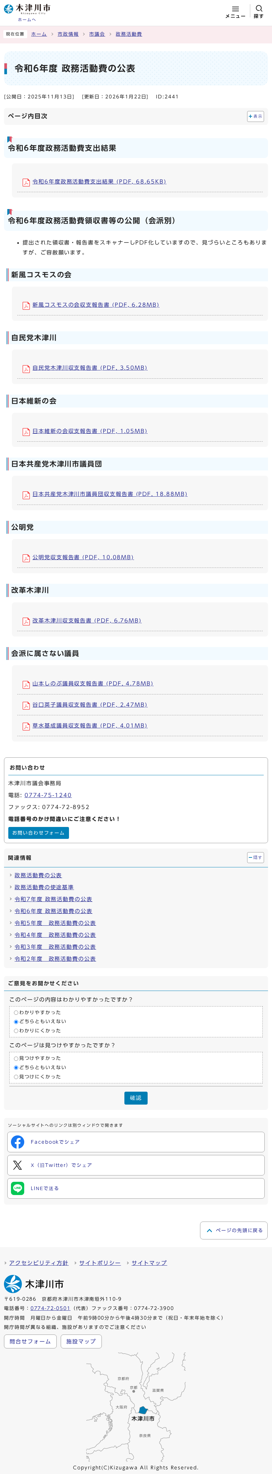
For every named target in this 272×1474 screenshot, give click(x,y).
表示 (257, 116)
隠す (257, 857)
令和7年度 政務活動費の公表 (54, 899)
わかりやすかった (40, 1012)
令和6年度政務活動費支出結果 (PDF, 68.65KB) (100, 181)
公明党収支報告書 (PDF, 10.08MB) (83, 557)
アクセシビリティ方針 (39, 1263)
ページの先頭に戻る (239, 1230)
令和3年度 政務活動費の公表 (55, 947)
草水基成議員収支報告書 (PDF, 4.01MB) (90, 725)
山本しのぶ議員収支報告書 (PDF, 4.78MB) (93, 683)
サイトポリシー (100, 1263)
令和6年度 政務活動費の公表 (54, 911)
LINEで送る (45, 1188)
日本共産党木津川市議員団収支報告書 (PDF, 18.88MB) (110, 494)
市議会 (97, 34)
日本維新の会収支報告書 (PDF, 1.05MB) (90, 431)
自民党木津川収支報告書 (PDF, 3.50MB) (90, 367)
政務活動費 (129, 34)
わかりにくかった (40, 1030)
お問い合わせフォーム (38, 833)
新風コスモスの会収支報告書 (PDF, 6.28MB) (96, 304)
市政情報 (68, 34)
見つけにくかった (40, 1076)
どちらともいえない (43, 1021)
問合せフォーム (30, 1341)
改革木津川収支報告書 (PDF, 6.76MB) (87, 620)
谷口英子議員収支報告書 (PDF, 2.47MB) (90, 704)
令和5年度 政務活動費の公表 (55, 923)
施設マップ (81, 1341)
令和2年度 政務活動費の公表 (55, 958)
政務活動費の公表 (38, 875)
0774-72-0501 (51, 1308)
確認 (136, 1098)
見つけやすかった (40, 1058)
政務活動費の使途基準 (44, 887)
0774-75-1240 (48, 795)
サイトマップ (150, 1263)
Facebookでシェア (55, 1142)
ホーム (39, 34)
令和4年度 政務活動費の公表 (55, 935)
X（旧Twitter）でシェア (62, 1165)
